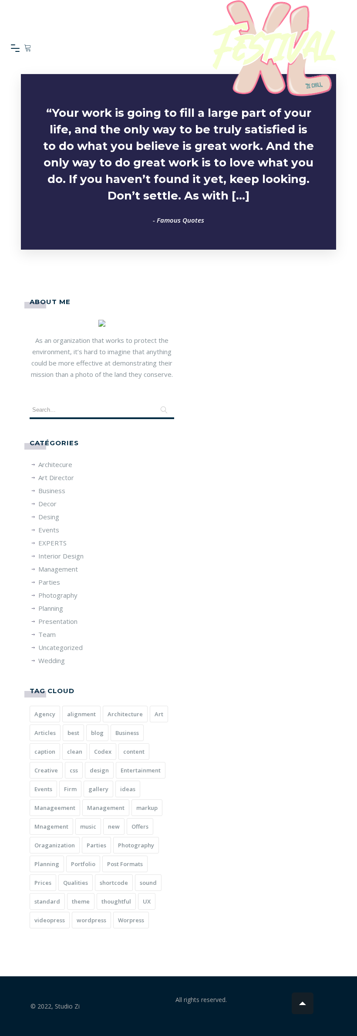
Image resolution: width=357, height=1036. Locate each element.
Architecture (125, 714)
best (73, 733)
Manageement (54, 808)
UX (147, 901)
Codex (102, 751)
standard (47, 901)
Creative (46, 770)
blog (97, 733)
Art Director (56, 477)
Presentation (57, 621)
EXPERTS (52, 542)
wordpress (91, 920)
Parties (49, 582)
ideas (127, 789)
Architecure (55, 464)
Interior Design (61, 556)
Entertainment (141, 770)
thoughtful (116, 901)
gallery (98, 789)
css (74, 770)
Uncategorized (60, 647)
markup (147, 808)
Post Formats (125, 864)
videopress (49, 920)
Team (47, 634)
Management (58, 569)
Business (51, 490)
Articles (45, 733)
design (99, 770)
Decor (47, 503)
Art (159, 714)
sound (148, 883)
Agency (44, 714)
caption (44, 751)
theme (81, 901)
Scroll (302, 1003)
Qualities (75, 883)
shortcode (114, 883)
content (134, 751)
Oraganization (54, 845)
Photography (57, 595)
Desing (48, 516)
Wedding (51, 660)
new (114, 826)
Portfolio (83, 864)
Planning (50, 608)
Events (48, 529)
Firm (70, 789)
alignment (81, 714)
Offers (139, 826)
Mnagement (51, 826)
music (88, 826)
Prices (42, 883)
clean (74, 751)
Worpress (131, 920)
